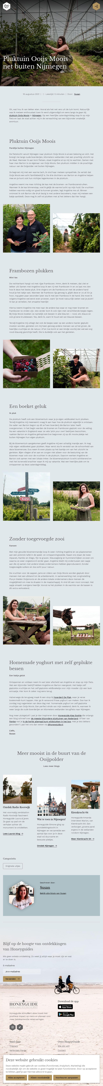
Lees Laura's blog (11, 834)
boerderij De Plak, (63, 697)
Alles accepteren (16, 1077)
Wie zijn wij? (64, 1046)
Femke (12, 721)
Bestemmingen (17, 1054)
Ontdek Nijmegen (45, 846)
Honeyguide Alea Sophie (70, 715)
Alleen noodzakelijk (40, 1077)
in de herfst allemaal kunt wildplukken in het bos (47, 721)
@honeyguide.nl (55, 724)
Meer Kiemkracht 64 (81, 839)
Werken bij (63, 1054)
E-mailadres (9, 965)
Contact (62, 1050)
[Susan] (21, 895)
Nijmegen (36, 115)
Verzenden (10, 979)
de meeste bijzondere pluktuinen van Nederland (54, 718)
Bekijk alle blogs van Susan (53, 893)
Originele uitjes (13, 866)
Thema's (14, 1046)
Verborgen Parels (18, 1050)
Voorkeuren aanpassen (67, 1077)
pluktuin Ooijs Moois (19, 115)
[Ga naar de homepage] (6, 6)
